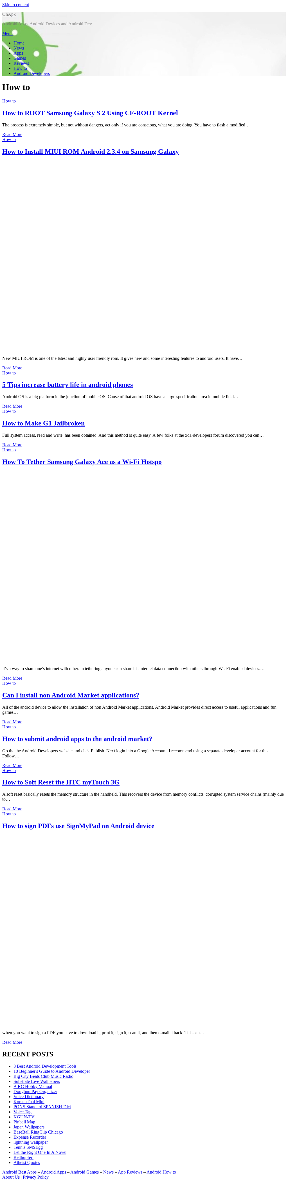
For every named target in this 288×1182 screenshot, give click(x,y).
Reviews (21, 63)
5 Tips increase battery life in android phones (67, 384)
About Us (11, 1177)
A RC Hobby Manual (33, 1086)
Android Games (84, 1172)
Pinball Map (24, 1121)
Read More (12, 134)
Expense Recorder (30, 1137)
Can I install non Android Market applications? (70, 695)
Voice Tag (23, 1111)
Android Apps (53, 1172)
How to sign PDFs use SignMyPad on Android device (78, 825)
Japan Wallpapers (29, 1127)
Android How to (161, 1172)
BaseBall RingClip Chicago (38, 1132)
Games (20, 58)
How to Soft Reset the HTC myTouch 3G (61, 782)
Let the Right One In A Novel (40, 1152)
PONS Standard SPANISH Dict (42, 1106)
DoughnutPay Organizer (35, 1091)
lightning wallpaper (31, 1142)
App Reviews (130, 1172)
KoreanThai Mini (29, 1101)
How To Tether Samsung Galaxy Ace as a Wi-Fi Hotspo (82, 461)
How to (20, 68)
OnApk (9, 14)
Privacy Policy (36, 1177)
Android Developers (32, 73)
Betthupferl (23, 1157)
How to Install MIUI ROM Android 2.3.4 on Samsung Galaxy (90, 151)
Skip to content (15, 4)
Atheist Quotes (27, 1162)
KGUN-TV (24, 1116)
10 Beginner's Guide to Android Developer (52, 1071)
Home (19, 43)
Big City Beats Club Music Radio (43, 1076)
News (19, 48)
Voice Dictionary (29, 1096)
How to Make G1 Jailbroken (43, 423)
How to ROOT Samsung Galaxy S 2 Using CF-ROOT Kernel (90, 113)
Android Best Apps (19, 1172)
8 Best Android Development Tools (45, 1066)
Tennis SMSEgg (28, 1147)
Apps (18, 53)
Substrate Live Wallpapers (37, 1081)
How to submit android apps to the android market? (77, 738)
